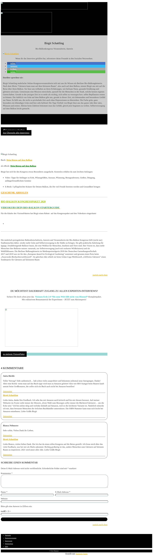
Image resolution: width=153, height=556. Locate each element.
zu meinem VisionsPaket (14, 354)
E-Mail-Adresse (62, 492)
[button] (11, 63)
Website (4, 498)
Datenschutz (9, 544)
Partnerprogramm (10, 538)
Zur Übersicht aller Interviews (16, 133)
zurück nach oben (100, 275)
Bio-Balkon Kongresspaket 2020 (23, 201)
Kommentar (6, 473)
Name (4, 492)
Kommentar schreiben (15, 130)
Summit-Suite (82, 554)
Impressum (8, 541)
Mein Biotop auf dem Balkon (19, 160)
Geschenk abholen (14, 192)
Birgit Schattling (10, 395)
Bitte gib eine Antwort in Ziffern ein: (16, 506)
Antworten (7, 391)
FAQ (6, 546)
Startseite (8, 535)
